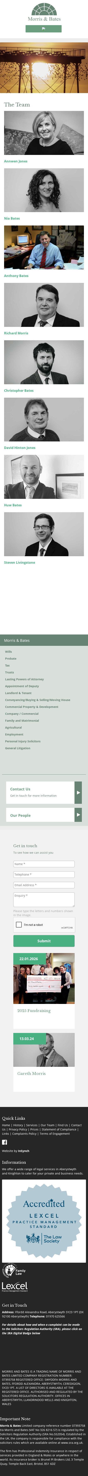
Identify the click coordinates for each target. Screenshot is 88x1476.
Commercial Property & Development (31, 707)
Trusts (9, 672)
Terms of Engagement (55, 1134)
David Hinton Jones (19, 447)
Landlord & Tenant (18, 693)
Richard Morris (16, 333)
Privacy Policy (18, 1129)
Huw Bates (13, 505)
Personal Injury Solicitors (23, 741)
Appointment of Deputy (22, 686)
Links (5, 1134)
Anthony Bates (16, 276)
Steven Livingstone (19, 562)
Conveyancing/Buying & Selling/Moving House (37, 700)
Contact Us (20, 789)
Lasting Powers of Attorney (24, 679)
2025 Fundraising (34, 1011)
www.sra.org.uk (71, 1443)
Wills (8, 652)
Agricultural (13, 727)
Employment (14, 734)
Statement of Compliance (59, 1129)
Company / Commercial (21, 714)
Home (6, 1125)
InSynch (23, 1151)
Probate (10, 658)
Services (31, 1125)
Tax (7, 665)
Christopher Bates (19, 390)
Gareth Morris (31, 1073)
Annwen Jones (15, 161)
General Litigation (17, 748)
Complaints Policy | (26, 1134)
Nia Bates (12, 218)
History (18, 1125)
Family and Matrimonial (22, 720)
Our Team (47, 1125)
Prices (34, 1129)
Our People (20, 815)
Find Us (63, 1125)
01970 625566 (55, 1316)
